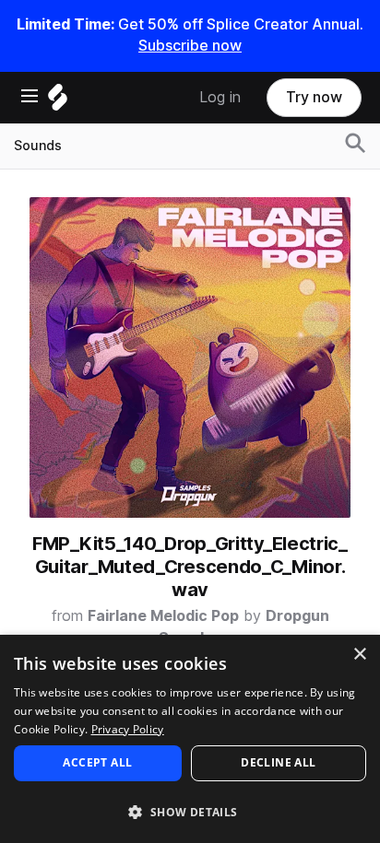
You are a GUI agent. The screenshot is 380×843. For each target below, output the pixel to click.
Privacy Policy (127, 729)
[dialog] (190, 739)
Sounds (38, 145)
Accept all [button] (97, 762)
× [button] (359, 655)
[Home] (57, 102)
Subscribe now (190, 45)
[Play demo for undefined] (190, 357)
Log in (220, 97)
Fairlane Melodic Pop (163, 616)
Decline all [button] (278, 762)
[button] (190, 811)
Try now (314, 97)
